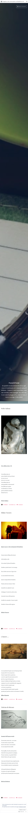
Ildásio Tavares (6, 513)
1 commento (19, 699)
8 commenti (19, 797)
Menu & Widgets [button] (22, 6)
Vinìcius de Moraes (7, 707)
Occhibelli (5, 504)
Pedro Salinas (5, 409)
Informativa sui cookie (22, 806)
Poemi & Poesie (14, 383)
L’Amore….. (5, 637)
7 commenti (20, 504)
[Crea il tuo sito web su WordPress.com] (14, 1)
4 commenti (19, 628)
